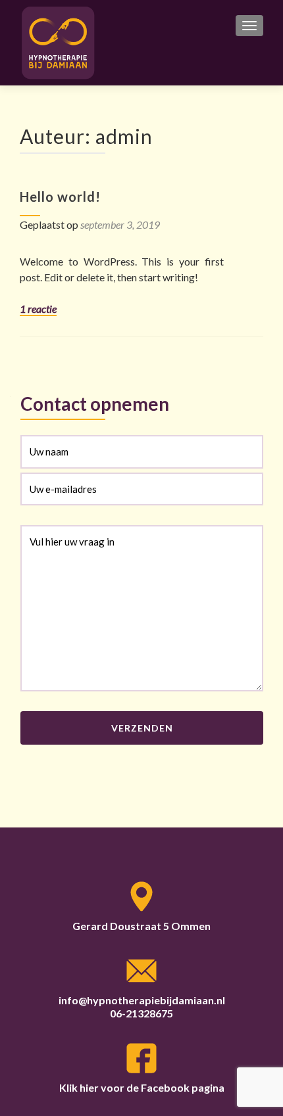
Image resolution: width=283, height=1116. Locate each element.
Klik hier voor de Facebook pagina (141, 1087)
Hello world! (60, 196)
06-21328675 (141, 1013)
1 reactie (38, 308)
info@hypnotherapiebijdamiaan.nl (142, 1000)
